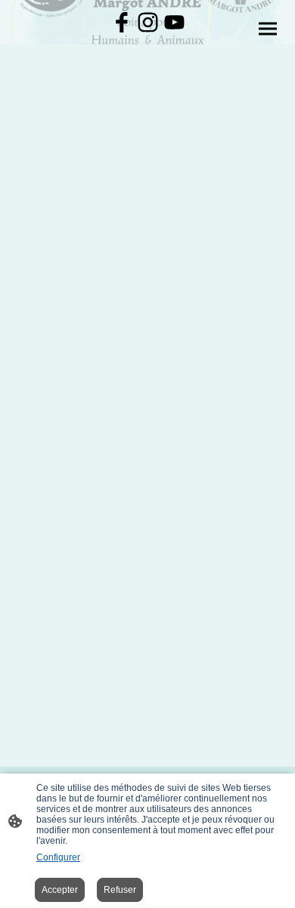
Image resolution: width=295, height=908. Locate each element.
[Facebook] (121, 22)
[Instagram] (148, 22)
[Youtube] (174, 22)
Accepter (60, 890)
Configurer (58, 857)
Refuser (120, 890)
